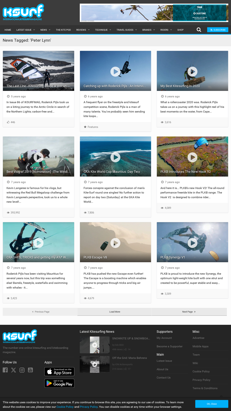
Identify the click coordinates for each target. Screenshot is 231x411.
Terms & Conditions (205, 388)
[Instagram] (22, 371)
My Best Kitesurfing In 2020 (180, 86)
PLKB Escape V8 (95, 257)
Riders (164, 29)
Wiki (195, 363)
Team (196, 354)
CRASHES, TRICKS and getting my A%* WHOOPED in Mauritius (40, 257)
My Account (164, 338)
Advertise (198, 338)
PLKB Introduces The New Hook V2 (186, 171)
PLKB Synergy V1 (172, 257)
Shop (180, 29)
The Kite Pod (63, 29)
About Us (162, 369)
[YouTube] (30, 371)
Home (8, 29)
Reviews (81, 29)
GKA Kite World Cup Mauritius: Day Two (112, 171)
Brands (146, 29)
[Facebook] (5, 371)
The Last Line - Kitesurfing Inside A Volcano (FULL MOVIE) (40, 86)
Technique (101, 29)
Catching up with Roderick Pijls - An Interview (116, 86)
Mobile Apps (200, 346)
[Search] (198, 30)
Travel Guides (125, 29)
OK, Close (212, 404)
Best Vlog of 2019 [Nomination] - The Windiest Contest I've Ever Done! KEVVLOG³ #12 (40, 171)
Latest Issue (23, 29)
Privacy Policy (201, 380)
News (43, 29)
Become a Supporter (169, 346)
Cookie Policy (201, 371)
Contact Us (164, 377)
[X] (14, 371)
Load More (114, 311)
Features (92, 127)
